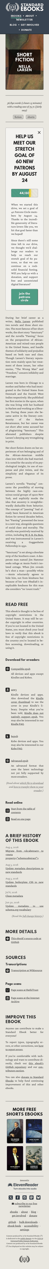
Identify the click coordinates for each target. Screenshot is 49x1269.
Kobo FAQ (16, 748)
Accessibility (31, 1225)
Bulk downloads (28, 1222)
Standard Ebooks (24, 7)
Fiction (18, 117)
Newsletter (24, 19)
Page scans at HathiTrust (24, 990)
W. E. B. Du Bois (34, 535)
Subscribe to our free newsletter (26, 1204)
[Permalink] (3, 659)
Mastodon (31, 1197)
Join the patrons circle (24, 296)
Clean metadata (14, 896)
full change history (32, 916)
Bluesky (38, 1197)
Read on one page (21, 819)
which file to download (31, 783)
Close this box (39, 132)
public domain (25, 1238)
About (30, 16)
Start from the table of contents (23, 810)
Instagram (24, 1197)
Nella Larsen (22, 321)
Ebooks (16, 16)
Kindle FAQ (17, 724)
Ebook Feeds (14, 1225)
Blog (13, 24)
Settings (24, 1229)
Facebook (18, 1197)
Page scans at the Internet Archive (25, 1000)
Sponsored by (24, 1180)
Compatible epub (20, 669)
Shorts (31, 117)
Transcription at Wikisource (26, 970)
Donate (26, 30)
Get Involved (30, 24)
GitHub (12, 1222)
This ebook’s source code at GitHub (26, 940)
